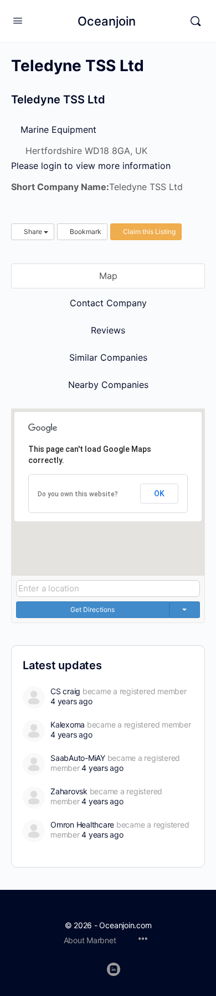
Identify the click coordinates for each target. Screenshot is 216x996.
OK (159, 493)
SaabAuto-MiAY (77, 758)
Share (33, 231)
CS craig (65, 691)
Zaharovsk (69, 791)
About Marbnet (90, 940)
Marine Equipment (57, 129)
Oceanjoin (107, 21)
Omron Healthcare (82, 824)
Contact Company (108, 302)
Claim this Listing (148, 231)
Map (108, 275)
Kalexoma (67, 724)
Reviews (108, 330)
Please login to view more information (91, 165)
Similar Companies (108, 357)
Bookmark (84, 231)
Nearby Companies (108, 384)
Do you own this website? (78, 494)
